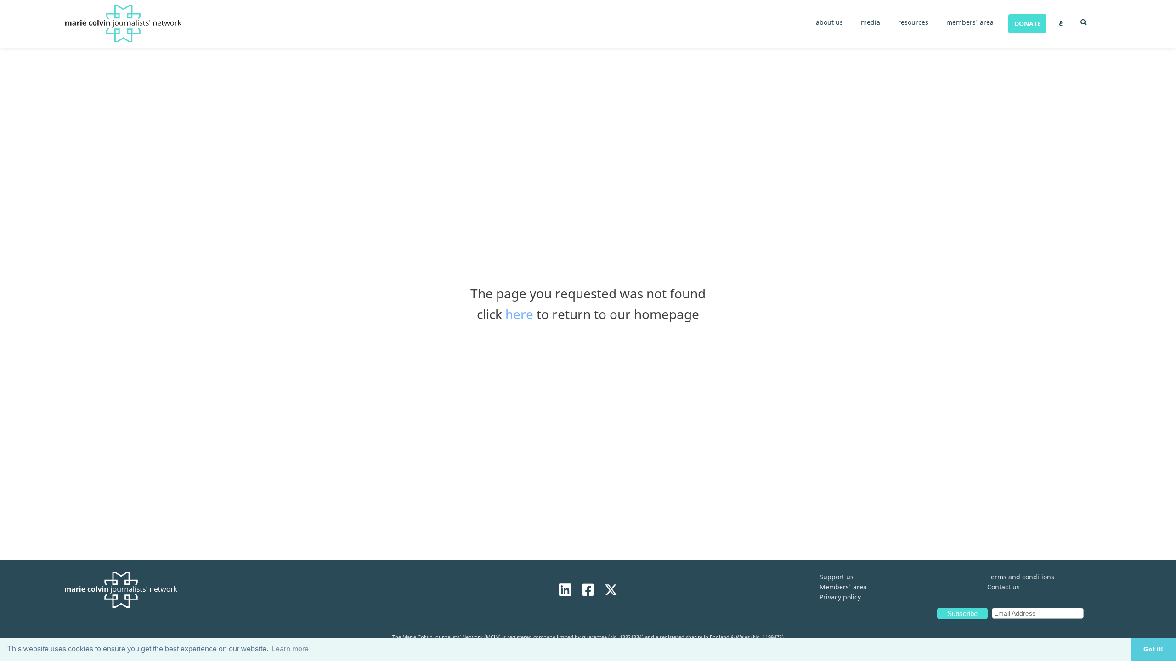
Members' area (843, 587)
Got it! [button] (1153, 649)
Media (870, 22)
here (519, 314)
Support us (837, 576)
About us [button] (829, 22)
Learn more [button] (290, 649)
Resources (913, 22)
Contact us (1003, 587)
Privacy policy (840, 597)
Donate (1027, 23)
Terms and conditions (1020, 576)
